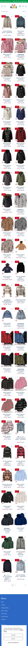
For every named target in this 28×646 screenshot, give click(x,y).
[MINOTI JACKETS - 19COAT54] (7, 200)
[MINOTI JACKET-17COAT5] (21, 519)
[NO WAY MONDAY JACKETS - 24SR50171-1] (7, 566)
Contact (3, 605)
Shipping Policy (5, 608)
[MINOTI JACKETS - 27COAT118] (21, 156)
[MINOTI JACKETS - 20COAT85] (21, 112)
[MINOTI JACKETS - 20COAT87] (21, 91)
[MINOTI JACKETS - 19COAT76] (7, 360)
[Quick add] (3, 28)
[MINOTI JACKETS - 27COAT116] (21, 178)
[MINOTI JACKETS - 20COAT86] (7, 112)
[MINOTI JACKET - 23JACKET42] (21, 314)
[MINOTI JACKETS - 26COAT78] (21, 45)
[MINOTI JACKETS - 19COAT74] (21, 338)
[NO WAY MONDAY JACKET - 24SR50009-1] (21, 566)
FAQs (2, 602)
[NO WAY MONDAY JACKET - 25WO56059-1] (21, 267)
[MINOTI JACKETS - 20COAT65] (21, 383)
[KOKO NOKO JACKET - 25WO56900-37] (21, 291)
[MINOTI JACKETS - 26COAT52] (7, 91)
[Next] (21, 585)
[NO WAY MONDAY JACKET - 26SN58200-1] (7, 22)
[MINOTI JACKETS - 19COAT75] (21, 360)
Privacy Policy (4, 616)
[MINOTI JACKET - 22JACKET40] (7, 314)
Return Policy (4, 611)
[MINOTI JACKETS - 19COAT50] (7, 383)
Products (3, 619)
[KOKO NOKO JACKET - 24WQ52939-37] (7, 475)
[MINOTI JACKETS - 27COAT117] (7, 178)
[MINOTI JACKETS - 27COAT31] (7, 245)
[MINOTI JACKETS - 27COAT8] (7, 267)
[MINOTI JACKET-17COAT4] (7, 543)
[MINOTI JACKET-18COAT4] (7, 497)
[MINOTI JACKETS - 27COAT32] (21, 224)
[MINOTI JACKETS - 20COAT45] (21, 405)
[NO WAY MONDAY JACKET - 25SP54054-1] (21, 427)
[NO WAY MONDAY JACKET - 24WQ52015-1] (21, 452)
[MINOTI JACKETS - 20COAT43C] (21, 134)
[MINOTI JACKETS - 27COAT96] (7, 224)
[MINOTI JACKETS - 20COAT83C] (7, 134)
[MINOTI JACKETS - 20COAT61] (7, 405)
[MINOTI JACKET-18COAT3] (21, 497)
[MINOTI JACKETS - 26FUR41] (7, 45)
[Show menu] (1, 6)
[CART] (25, 6)
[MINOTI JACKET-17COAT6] (7, 519)
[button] (4, 6)
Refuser (13, 638)
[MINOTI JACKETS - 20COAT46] (7, 427)
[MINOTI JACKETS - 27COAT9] (21, 245)
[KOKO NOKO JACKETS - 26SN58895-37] (21, 22)
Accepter (13, 635)
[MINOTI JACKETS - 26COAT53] (21, 69)
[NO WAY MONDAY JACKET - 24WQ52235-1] (7, 452)
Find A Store (4, 613)
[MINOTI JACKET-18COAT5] (21, 475)
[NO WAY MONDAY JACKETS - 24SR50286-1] (21, 543)
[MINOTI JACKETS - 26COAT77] (7, 69)
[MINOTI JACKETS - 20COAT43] (7, 156)
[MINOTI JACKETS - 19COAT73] (7, 338)
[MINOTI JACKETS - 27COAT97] (21, 200)
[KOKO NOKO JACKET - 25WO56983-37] (7, 291)
